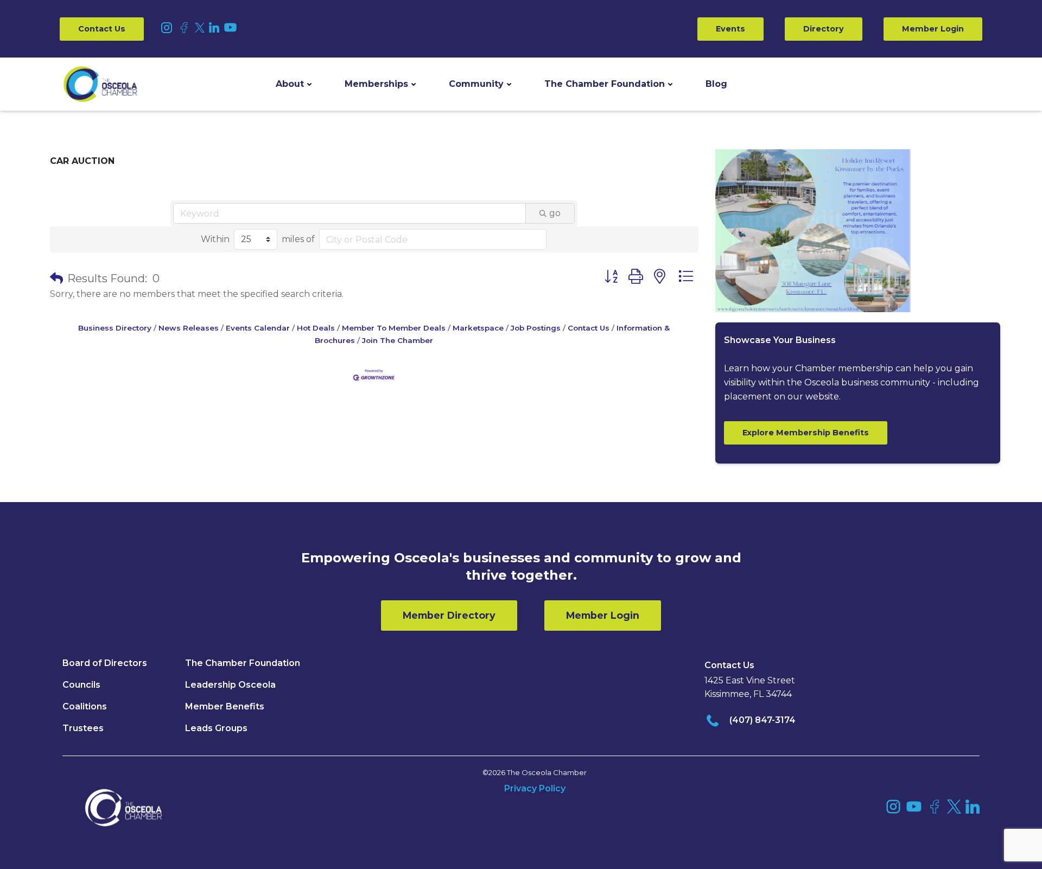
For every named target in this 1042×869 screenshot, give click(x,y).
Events (730, 29)
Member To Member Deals (394, 328)
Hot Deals (316, 328)
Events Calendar (258, 328)
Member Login (933, 29)
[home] (100, 84)
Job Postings (536, 328)
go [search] (555, 213)
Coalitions (84, 706)
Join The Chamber (397, 340)
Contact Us (101, 29)
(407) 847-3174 (762, 720)
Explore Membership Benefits (805, 432)
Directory (823, 29)
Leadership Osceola (230, 685)
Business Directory (114, 328)
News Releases (188, 328)
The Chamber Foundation (604, 84)
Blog (716, 84)
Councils (81, 685)
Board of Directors (104, 663)
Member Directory (449, 615)
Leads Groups (216, 728)
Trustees (83, 728)
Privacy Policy (535, 788)
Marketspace (478, 328)
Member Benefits (224, 706)
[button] (293, 84)
